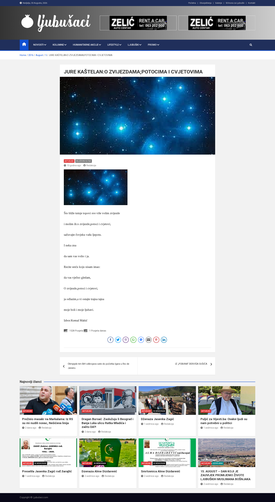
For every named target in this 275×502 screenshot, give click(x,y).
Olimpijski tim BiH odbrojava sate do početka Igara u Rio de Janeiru (98, 365)
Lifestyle (113, 44)
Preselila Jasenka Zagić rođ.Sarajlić (47, 471)
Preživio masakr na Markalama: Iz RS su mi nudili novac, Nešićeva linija (47, 421)
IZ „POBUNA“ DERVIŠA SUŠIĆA (191, 363)
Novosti (38, 44)
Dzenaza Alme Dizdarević (99, 471)
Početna (192, 3)
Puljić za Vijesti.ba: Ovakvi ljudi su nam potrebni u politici (224, 421)
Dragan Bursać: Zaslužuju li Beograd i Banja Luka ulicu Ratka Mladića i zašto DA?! (107, 423)
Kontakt (251, 3)
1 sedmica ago (151, 424)
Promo (152, 44)
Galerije (218, 3)
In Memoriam (159, 411)
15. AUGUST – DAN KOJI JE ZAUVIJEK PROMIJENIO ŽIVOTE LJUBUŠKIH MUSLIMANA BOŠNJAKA (225, 475)
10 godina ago (74, 165)
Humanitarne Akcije (85, 44)
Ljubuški (133, 44)
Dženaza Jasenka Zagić (157, 419)
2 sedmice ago (92, 476)
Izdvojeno (218, 463)
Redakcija (91, 165)
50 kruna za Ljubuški (235, 3)
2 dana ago (30, 427)
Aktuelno (69, 161)
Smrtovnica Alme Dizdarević (160, 471)
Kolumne (58, 44)
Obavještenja (206, 3)
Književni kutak (83, 161)
